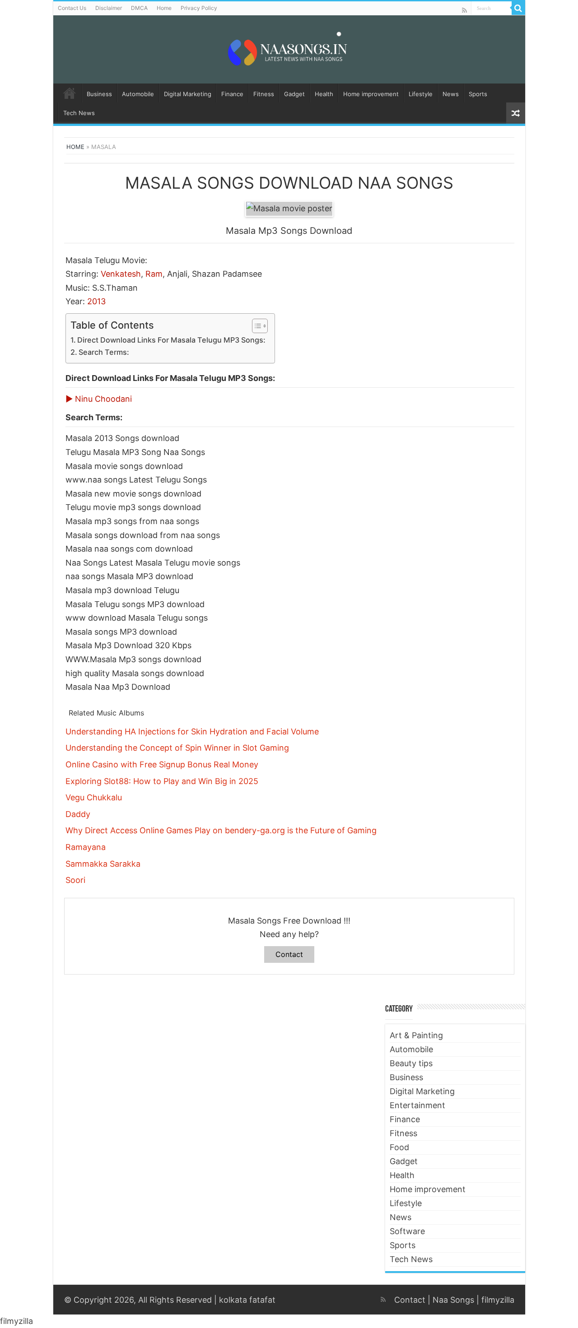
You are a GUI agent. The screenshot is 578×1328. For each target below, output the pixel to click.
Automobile (138, 94)
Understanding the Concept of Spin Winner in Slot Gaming (177, 747)
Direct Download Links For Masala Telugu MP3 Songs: (171, 339)
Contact (289, 954)
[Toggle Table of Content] (255, 326)
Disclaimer (108, 8)
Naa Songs (453, 1300)
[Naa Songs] (289, 48)
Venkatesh (121, 274)
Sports (478, 94)
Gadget (294, 94)
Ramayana (85, 847)
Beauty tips (411, 1063)
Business (99, 94)
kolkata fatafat (247, 1300)
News (451, 94)
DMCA (139, 8)
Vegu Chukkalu (93, 797)
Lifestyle (421, 94)
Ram (154, 274)
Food (399, 1147)
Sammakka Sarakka (102, 863)
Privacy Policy (199, 8)
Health (324, 94)
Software (407, 1231)
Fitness (263, 94)
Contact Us (72, 8)
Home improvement (371, 94)
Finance (232, 94)
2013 (96, 301)
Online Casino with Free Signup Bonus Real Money (161, 764)
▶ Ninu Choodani (98, 399)
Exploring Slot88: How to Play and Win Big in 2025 (161, 781)
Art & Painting (416, 1035)
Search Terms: (104, 352)
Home (164, 8)
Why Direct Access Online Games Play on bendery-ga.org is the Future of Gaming (221, 830)
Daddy (77, 814)
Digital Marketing (187, 94)
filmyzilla (497, 1300)
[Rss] (464, 10)
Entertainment (417, 1105)
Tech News (79, 112)
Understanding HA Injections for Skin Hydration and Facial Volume (192, 731)
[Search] (518, 8)
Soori (75, 880)
